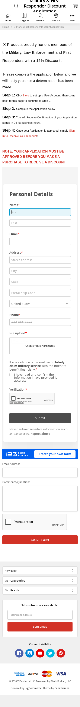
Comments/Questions (40, 482)
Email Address (40, 464)
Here (26, 95)
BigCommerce (33, 688)
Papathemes (62, 688)
